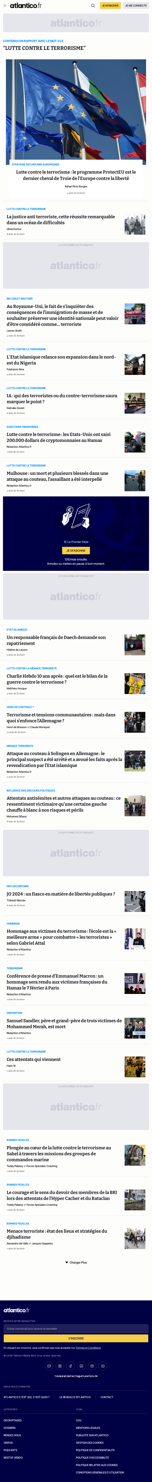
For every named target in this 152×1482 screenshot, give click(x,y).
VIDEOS (8, 1442)
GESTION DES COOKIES (89, 1442)
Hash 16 (11, 1065)
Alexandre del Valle (17, 1243)
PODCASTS (10, 1450)
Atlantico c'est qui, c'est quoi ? (27, 1397)
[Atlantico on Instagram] (92, 1366)
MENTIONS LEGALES (88, 1427)
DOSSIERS (9, 1427)
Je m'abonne (76, 550)
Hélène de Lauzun (17, 649)
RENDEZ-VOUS (12, 1435)
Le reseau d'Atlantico (75, 1397)
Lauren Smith (14, 330)
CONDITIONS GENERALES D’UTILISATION (100, 1472)
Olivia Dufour (14, 229)
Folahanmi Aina (15, 369)
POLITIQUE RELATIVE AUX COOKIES (97, 1465)
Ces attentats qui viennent (34, 1059)
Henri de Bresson (17, 727)
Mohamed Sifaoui (17, 816)
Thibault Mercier (16, 900)
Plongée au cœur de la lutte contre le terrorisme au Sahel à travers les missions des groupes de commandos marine (59, 1153)
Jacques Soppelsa (42, 1243)
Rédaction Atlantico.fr (19, 446)
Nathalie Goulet (15, 408)
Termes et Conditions (88, 1347)
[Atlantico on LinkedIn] (81, 1366)
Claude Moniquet (40, 727)
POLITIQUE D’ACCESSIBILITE (92, 1457)
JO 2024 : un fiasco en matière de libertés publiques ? (61, 894)
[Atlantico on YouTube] (103, 1366)
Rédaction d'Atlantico (19, 949)
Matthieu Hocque (17, 688)
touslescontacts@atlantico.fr (76, 1376)
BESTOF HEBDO (13, 1457)
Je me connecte (136, 5)
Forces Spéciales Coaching (42, 1166)
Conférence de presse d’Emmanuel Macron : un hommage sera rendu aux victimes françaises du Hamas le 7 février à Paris (57, 982)
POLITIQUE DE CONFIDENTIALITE (95, 1450)
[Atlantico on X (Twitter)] (60, 1366)
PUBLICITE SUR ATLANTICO (92, 1435)
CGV (78, 1420)
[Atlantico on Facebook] (70, 1366)
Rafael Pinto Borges (76, 186)
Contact (107, 1397)
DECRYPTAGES (13, 1420)
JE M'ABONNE (110, 5)
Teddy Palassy (15, 1166)
